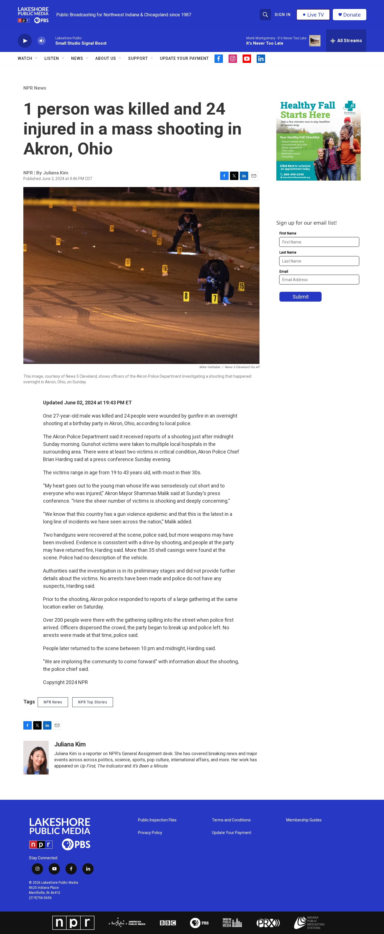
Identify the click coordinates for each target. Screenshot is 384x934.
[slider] (50, 41)
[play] (24, 41)
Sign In (283, 14)
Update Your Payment (184, 58)
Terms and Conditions (231, 820)
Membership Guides (304, 820)
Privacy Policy (150, 833)
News (77, 58)
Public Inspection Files (157, 820)
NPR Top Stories (92, 702)
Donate (352, 15)
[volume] (41, 41)
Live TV (315, 14)
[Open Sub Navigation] (36, 58)
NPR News (34, 88)
